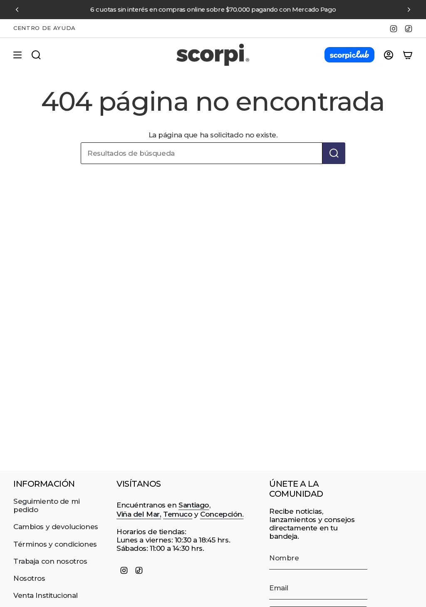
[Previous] (17, 9)
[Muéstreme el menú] (17, 55)
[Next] (409, 9)
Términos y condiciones (55, 544)
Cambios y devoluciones (55, 526)
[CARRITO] (407, 55)
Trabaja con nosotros (50, 561)
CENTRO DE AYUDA (44, 28)
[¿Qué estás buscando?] (333, 153)
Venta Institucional (45, 595)
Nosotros (29, 578)
